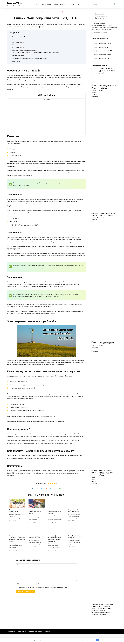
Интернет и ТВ (64, 4)
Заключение (16, 61)
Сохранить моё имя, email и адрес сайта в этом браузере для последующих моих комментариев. (42, 587)
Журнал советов (100, 18)
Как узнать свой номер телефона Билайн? (75, 510)
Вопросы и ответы (49, 12)
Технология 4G (20, 47)
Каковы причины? (18, 55)
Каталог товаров (46, 4)
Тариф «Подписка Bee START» (102, 43)
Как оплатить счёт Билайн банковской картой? (35, 511)
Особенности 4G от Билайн (20, 37)
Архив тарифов (21, 631)
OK (98, 640)
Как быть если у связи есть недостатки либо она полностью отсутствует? (37, 52)
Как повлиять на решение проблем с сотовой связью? (29, 58)
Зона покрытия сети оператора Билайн (24, 50)
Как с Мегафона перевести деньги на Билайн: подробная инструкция (54, 538)
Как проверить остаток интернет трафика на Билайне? (55, 511)
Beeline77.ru (14, 3)
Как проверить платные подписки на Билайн (36, 537)
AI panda (47, 631)
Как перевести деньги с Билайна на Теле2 (16, 510)
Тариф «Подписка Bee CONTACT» (103, 51)
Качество (15, 40)
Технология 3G (20, 45)
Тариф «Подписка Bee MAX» (101, 58)
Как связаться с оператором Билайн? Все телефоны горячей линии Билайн (17, 538)
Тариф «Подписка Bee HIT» (101, 47)
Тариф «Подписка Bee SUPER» (102, 54)
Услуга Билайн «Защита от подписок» (75, 537)
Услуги (72, 4)
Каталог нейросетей (101, 16)
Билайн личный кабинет (35, 631)
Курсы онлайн (99, 14)
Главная (37, 4)
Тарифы (56, 4)
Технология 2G (20, 42)
